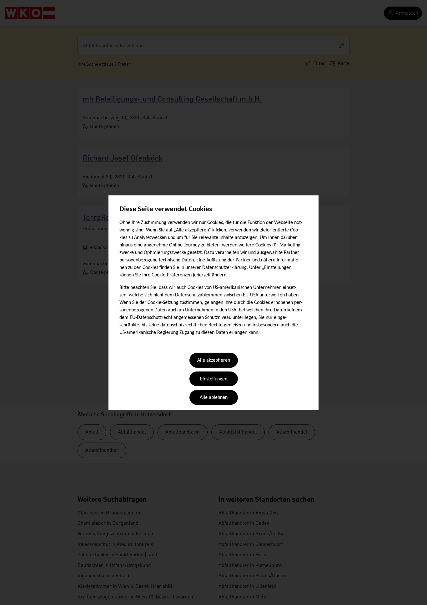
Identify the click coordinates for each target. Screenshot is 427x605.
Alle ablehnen (214, 397)
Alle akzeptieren (213, 360)
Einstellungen (213, 379)
